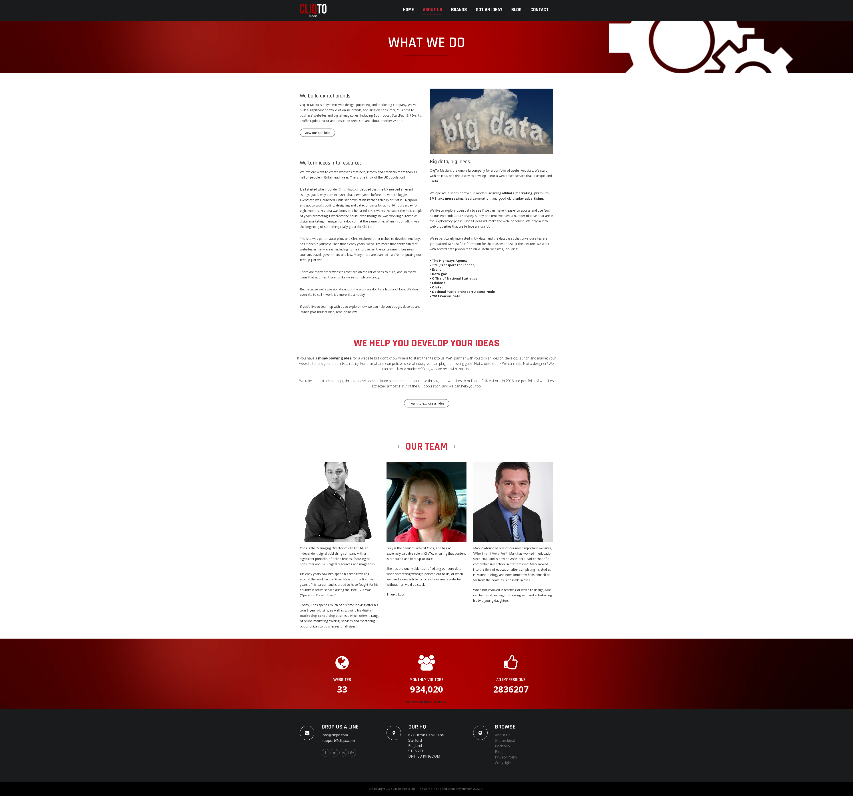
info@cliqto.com (335, 734)
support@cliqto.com (338, 740)
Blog (516, 10)
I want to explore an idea (426, 403)
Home (408, 10)
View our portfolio (317, 133)
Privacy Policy (506, 757)
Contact (539, 10)
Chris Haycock (349, 189)
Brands (459, 10)
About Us (432, 10)
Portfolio (502, 746)
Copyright (503, 762)
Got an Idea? (489, 10)
